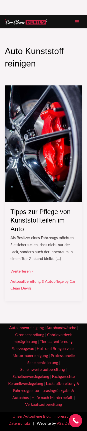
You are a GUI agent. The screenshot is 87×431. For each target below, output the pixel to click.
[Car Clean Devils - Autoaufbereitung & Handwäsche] (26, 22)
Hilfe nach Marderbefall (52, 398)
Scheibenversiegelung (31, 377)
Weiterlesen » (21, 270)
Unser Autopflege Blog (32, 416)
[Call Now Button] (75, 420)
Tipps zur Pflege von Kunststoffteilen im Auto (40, 220)
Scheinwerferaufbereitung (42, 370)
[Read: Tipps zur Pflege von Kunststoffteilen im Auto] (43, 143)
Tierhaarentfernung (56, 342)
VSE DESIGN (68, 423)
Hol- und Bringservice (55, 349)
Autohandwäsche (61, 328)
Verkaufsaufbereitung (43, 404)
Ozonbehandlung (29, 335)
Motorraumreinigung (30, 356)
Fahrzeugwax (23, 349)
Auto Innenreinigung (26, 328)
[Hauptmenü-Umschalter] (77, 22)
